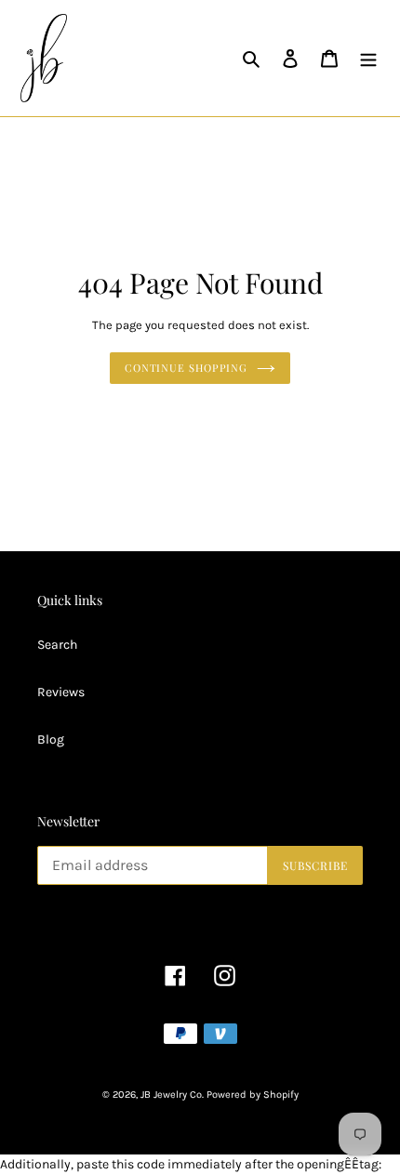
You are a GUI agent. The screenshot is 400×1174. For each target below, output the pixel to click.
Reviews (61, 692)
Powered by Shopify (253, 1094)
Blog (50, 739)
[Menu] (368, 58)
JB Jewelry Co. (172, 1094)
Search (57, 645)
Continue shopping (186, 368)
